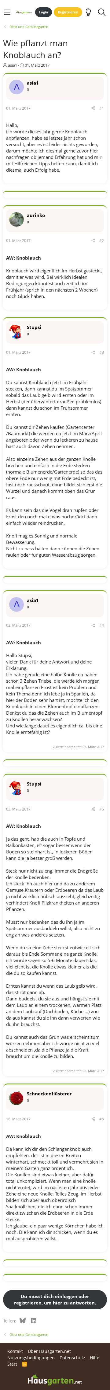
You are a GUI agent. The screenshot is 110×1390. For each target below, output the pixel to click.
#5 (101, 809)
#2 (101, 240)
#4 (101, 625)
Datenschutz (72, 1357)
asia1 (12, 65)
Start (12, 1364)
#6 (101, 1119)
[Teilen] (93, 108)
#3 (101, 352)
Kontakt (15, 1351)
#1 (101, 108)
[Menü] (7, 12)
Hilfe (94, 1357)
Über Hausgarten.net (49, 1351)
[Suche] (101, 12)
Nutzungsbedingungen (31, 1357)
